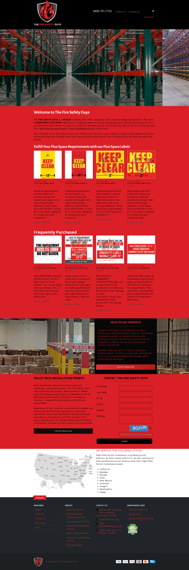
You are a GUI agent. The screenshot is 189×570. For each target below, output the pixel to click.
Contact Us (134, 12)
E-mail (100, 398)
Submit (124, 441)
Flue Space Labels (75, 545)
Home (38, 509)
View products (58, 154)
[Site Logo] (47, 13)
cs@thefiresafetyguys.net (110, 526)
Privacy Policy (135, 514)
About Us (121, 12)
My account (40, 523)
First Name (102, 386)
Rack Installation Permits (78, 521)
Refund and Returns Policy (141, 518)
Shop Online (148, 17)
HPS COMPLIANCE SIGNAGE (42, 266)
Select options (58, 239)
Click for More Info (125, 367)
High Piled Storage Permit (52, 128)
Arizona (104, 472)
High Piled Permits (75, 509)
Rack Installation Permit (82, 128)
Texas (103, 492)
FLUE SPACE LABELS (40, 181)
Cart (37, 527)
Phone (100, 404)
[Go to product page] (48, 164)
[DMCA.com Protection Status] (132, 529)
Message (101, 416)
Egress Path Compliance (78, 533)
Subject (100, 410)
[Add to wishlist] (60, 181)
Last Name (102, 392)
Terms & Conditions (138, 509)
